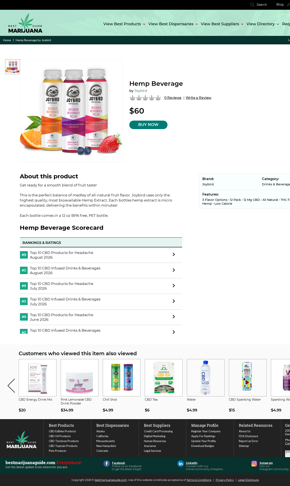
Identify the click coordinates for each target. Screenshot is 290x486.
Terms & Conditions (199, 480)
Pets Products (57, 450)
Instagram (254, 463)
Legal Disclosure (248, 480)
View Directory (260, 24)
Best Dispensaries (112, 425)
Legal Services (152, 450)
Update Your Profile (203, 441)
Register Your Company (206, 431)
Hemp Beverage (156, 83)
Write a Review (198, 98)
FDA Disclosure (248, 436)
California (102, 436)
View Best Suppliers (220, 24)
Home (7, 40)
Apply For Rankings (203, 436)
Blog (280, 4)
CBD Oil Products (60, 436)
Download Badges (202, 446)
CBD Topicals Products (63, 446)
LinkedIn (180, 463)
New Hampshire (106, 446)
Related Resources (255, 425)
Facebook (106, 463)
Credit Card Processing (158, 431)
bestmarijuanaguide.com (111, 480)
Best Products (61, 425)
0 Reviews (173, 98)
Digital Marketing (154, 436)
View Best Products (122, 24)
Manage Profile (204, 425)
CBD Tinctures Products (64, 441)
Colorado (102, 450)
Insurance (150, 446)
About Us (245, 431)
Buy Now (148, 124)
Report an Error (248, 441)
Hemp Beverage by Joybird (33, 40)
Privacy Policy (225, 480)
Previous (11, 386)
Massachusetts (105, 441)
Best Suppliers (157, 425)
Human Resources (155, 441)
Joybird (140, 91)
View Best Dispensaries (170, 24)
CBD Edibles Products (62, 431)
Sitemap (244, 446)
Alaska (100, 431)
